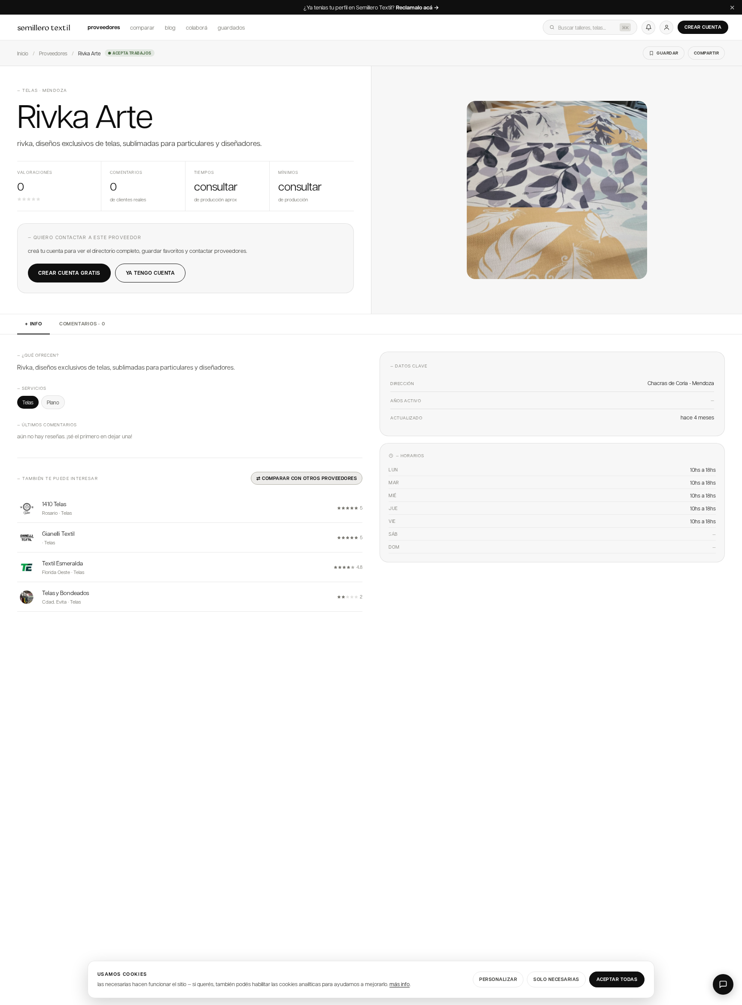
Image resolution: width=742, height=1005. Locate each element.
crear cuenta (702, 27)
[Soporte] (723, 984)
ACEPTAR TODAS (617, 979)
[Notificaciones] (648, 27)
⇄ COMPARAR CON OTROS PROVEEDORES (306, 478)
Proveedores (104, 27)
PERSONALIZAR (498, 979)
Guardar (667, 53)
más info (399, 984)
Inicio (22, 53)
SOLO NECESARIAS (556, 979)
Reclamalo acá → (417, 7)
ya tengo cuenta (150, 272)
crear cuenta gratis (69, 272)
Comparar (142, 27)
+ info (33, 323)
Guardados (231, 27)
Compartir (706, 53)
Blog (170, 27)
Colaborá (196, 27)
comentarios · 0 (82, 323)
